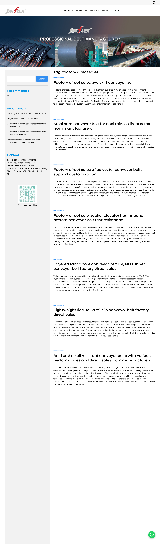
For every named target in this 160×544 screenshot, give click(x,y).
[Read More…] (117, 104)
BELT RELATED (91, 10)
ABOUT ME (77, 10)
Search (42, 79)
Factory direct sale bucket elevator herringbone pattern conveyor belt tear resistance (98, 217)
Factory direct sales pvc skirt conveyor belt (93, 82)
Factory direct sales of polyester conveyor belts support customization (97, 171)
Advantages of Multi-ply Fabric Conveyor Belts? (27, 113)
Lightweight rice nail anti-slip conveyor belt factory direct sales (101, 312)
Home (67, 10)
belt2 (9, 98)
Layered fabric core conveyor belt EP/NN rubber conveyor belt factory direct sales (99, 266)
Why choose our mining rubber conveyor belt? (26, 118)
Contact (116, 10)
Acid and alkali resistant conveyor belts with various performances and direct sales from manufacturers (102, 358)
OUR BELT (105, 10)
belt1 (9, 95)
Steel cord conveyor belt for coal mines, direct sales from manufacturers (101, 126)
